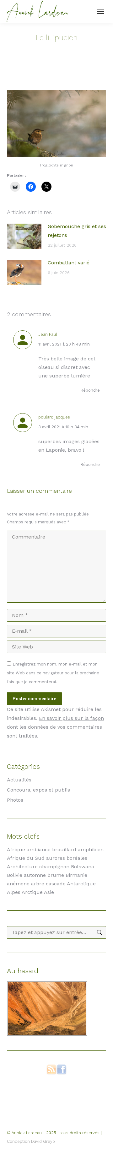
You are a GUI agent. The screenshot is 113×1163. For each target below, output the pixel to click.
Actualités (19, 780)
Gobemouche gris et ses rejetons (77, 230)
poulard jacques (54, 417)
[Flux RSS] (51, 1073)
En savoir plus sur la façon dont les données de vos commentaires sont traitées (55, 727)
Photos (15, 800)
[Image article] (24, 236)
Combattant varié (68, 263)
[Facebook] (61, 1073)
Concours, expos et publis (38, 790)
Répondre (90, 390)
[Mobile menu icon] (100, 11)
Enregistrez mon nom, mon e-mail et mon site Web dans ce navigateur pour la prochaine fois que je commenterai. (53, 673)
